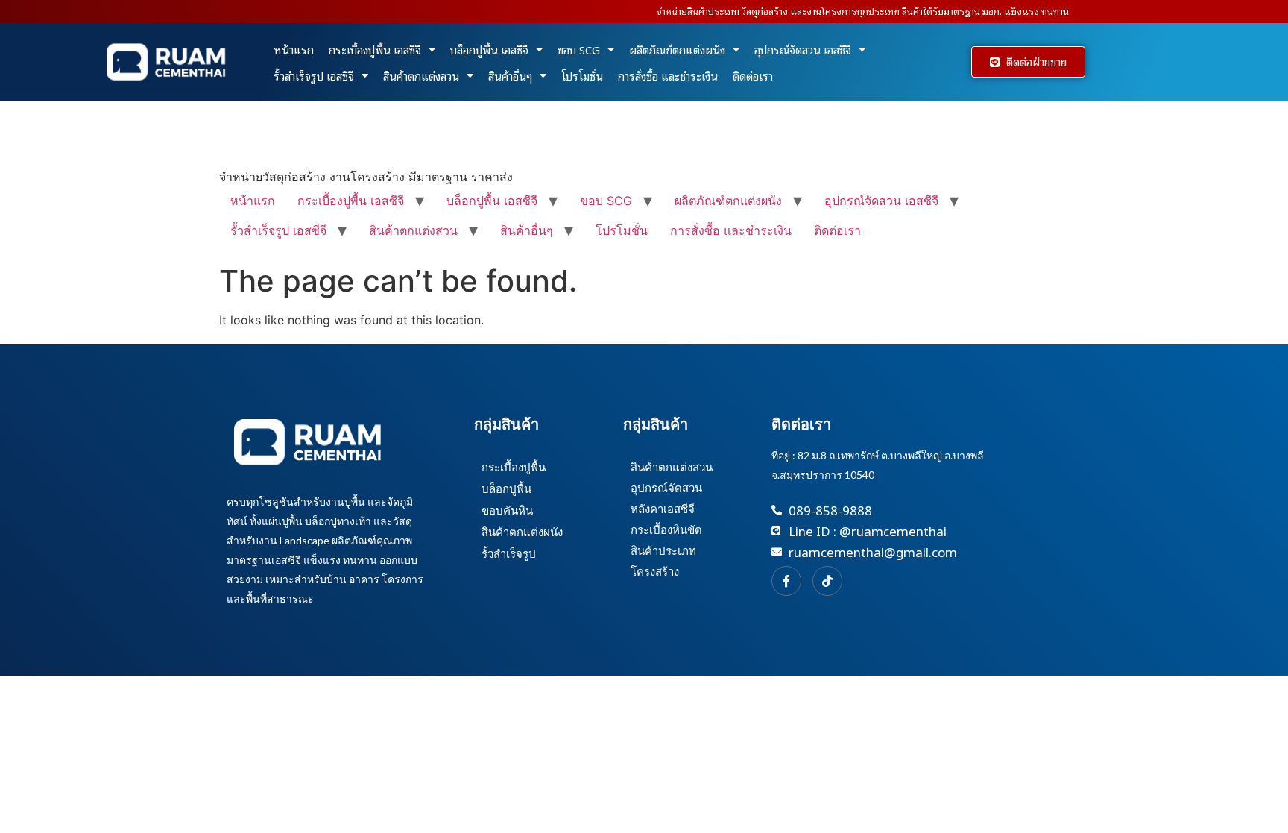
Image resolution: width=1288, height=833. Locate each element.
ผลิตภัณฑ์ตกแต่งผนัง (677, 49)
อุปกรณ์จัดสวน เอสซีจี (802, 49)
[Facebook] (786, 581)
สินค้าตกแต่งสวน (421, 75)
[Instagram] (827, 581)
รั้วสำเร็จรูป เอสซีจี (314, 75)
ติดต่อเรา (753, 75)
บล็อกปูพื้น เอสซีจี (489, 49)
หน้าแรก (294, 49)
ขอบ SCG (579, 49)
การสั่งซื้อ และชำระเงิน (668, 75)
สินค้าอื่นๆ (510, 75)
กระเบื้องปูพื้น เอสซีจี (375, 49)
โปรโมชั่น (582, 75)
